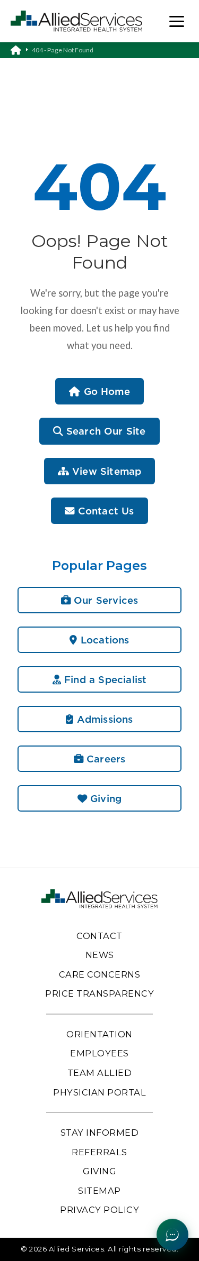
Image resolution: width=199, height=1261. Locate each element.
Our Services (104, 600)
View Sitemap (105, 471)
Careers (104, 759)
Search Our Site (104, 431)
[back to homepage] (21, 50)
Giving (104, 798)
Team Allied (99, 1072)
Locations (103, 640)
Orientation (99, 1034)
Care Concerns (100, 974)
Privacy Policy (99, 1209)
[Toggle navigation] (176, 21)
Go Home (104, 391)
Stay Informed (99, 1132)
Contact (99, 936)
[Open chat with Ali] (172, 1234)
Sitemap (99, 1190)
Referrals (99, 1152)
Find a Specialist (103, 679)
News (99, 955)
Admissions (103, 719)
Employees (99, 1053)
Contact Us (104, 511)
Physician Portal (99, 1092)
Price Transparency (99, 993)
